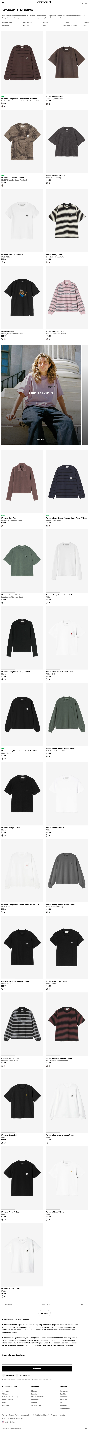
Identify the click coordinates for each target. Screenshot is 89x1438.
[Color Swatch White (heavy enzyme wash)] (5, 339)
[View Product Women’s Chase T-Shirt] (2, 1143)
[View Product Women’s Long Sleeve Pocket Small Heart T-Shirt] (2, 759)
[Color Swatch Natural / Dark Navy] (5, 106)
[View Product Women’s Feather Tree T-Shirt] (2, 185)
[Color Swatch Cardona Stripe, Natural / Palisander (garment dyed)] (49, 526)
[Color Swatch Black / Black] (5, 262)
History (34, 1391)
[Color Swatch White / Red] (5, 759)
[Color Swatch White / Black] (49, 989)
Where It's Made (37, 1397)
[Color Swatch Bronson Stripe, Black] (49, 339)
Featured (5, 25)
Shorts (45, 22)
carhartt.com (36, 1405)
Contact (5, 1391)
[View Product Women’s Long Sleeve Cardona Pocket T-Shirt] (2, 106)
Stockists (35, 1400)
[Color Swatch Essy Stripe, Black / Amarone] (49, 262)
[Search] (5, 3)
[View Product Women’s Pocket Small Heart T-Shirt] (47, 679)
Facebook (64, 1397)
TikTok (62, 1402)
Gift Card (5, 1405)
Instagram (64, 1391)
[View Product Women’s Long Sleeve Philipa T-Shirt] (47, 603)
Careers (34, 1402)
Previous (8, 1304)
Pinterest (63, 1405)
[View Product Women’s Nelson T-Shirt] (2, 603)
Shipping (6, 1394)
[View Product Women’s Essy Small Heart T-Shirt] (47, 1066)
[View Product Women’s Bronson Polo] (47, 339)
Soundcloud (65, 1408)
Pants (45, 25)
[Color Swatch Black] (49, 603)
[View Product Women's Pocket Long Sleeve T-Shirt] (47, 1143)
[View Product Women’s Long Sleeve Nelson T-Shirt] (47, 756)
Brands (34, 1394)
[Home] (44, 3)
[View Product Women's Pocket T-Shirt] (2, 1220)
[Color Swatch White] (5, 679)
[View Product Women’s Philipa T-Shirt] (2, 835)
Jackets (66, 22)
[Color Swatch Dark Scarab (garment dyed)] (49, 912)
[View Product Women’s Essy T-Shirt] (47, 262)
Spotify (63, 1394)
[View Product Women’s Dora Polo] (2, 526)
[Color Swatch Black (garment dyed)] (49, 756)
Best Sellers (27, 22)
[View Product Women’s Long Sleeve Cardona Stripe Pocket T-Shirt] (47, 526)
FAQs (4, 1402)
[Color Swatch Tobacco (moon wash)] (49, 183)
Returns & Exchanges (10, 1397)
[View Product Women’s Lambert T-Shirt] (47, 104)
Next (82, 1304)
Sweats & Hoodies (70, 25)
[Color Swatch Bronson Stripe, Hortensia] (5, 1066)
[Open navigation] (86, 3)
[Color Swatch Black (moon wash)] (49, 104)
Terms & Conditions (25, 1380)
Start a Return (7, 1400)
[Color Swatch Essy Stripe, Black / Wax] (49, 1066)
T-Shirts (26, 25)
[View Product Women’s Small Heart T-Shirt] (2, 262)
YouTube (63, 1400)
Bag (81, 3)
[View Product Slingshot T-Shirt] (2, 339)
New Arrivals (7, 22)
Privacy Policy (49, 1380)
